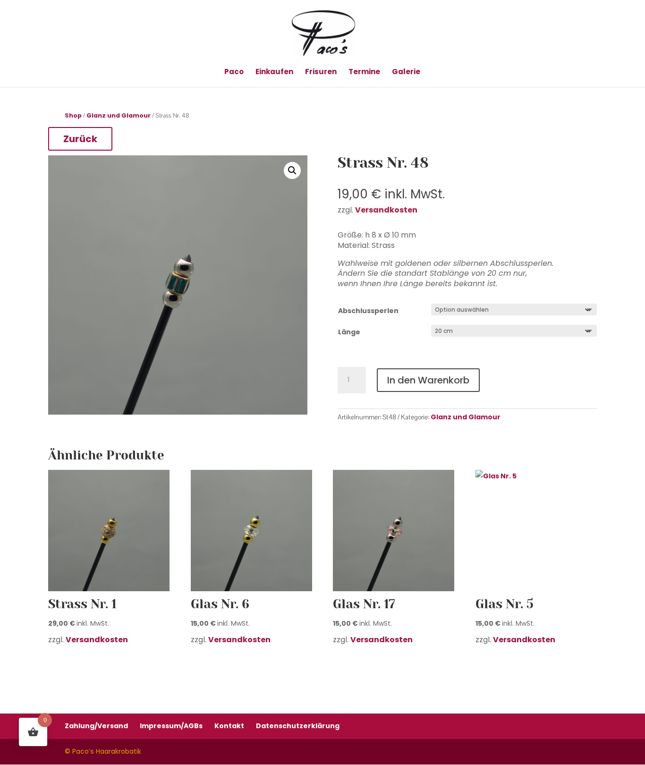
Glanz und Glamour (118, 115)
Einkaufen (274, 72)
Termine (364, 72)
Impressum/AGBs (171, 726)
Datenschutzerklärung (297, 726)
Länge (349, 332)
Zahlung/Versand (96, 726)
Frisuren (321, 72)
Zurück (80, 138)
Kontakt (229, 726)
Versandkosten (97, 639)
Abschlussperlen (368, 310)
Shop (73, 115)
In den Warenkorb (428, 380)
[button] (292, 170)
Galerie (406, 72)
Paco (234, 72)
